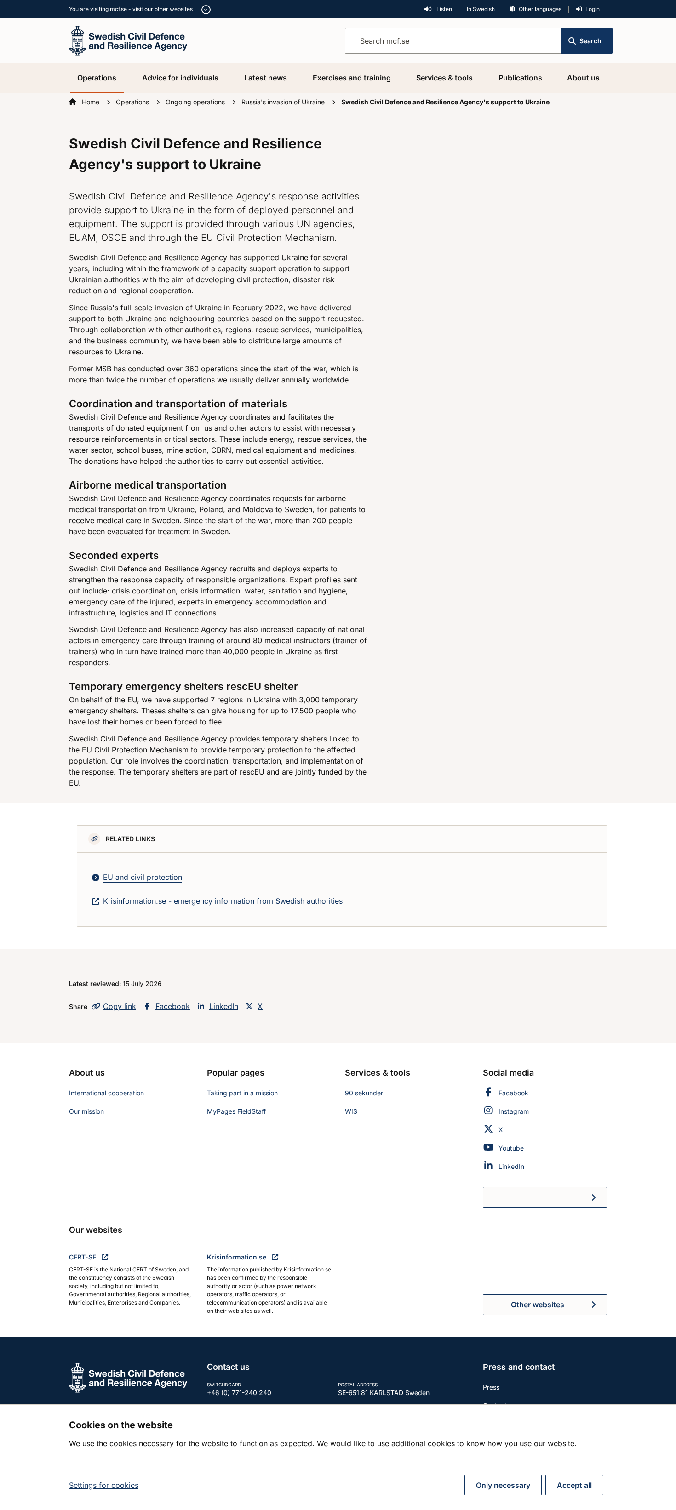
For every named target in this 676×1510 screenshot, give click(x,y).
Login (592, 9)
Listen (443, 9)
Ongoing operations (196, 102)
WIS (351, 1111)
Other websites (537, 1304)
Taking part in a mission (242, 1093)
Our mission (86, 1111)
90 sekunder (364, 1093)
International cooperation (106, 1093)
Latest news (265, 77)
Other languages (540, 9)
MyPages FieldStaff (236, 1111)
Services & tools (444, 77)
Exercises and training (352, 77)
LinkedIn (223, 1006)
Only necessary (503, 1485)
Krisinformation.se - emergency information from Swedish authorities (223, 901)
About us (583, 77)
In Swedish (481, 9)
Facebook (172, 1006)
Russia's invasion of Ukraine (284, 102)
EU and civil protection (142, 877)
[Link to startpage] (128, 40)
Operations (96, 77)
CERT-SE (83, 1257)
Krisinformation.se (237, 1257)
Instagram (513, 1111)
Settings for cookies (103, 1485)
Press (491, 1387)
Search (590, 41)
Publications (520, 77)
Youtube (511, 1148)
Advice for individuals (180, 77)
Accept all (574, 1485)
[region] (338, 1457)
